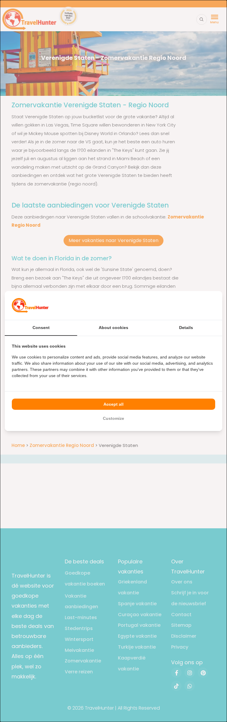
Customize (113, 418)
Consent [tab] (41, 327)
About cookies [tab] (113, 327)
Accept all (113, 404)
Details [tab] (186, 327)
